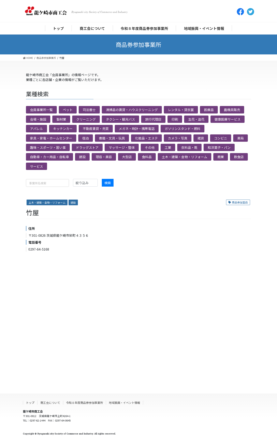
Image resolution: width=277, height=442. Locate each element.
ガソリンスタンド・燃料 (182, 128)
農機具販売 (232, 109)
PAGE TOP (267, 432)
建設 (82, 156)
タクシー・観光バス (120, 119)
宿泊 (85, 138)
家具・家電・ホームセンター (51, 138)
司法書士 (89, 109)
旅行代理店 (153, 119)
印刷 (175, 119)
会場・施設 (38, 119)
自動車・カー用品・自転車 (49, 156)
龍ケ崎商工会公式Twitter (250, 11)
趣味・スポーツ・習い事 (48, 147)
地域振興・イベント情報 (124, 403)
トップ (30, 403)
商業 (220, 156)
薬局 (240, 138)
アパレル (36, 128)
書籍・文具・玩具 (112, 138)
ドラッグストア (87, 147)
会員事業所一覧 (41, 109)
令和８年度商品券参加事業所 (84, 403)
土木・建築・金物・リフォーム (184, 156)
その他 (150, 147)
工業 (168, 147)
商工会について (50, 403)
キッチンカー (63, 128)
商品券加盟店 (240, 202)
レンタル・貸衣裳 (181, 109)
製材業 (61, 119)
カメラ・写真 (177, 138)
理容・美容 (104, 156)
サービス (36, 166)
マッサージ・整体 (122, 147)
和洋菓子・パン (219, 147)
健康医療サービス (227, 119)
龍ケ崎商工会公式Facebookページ (240, 11)
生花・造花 (196, 119)
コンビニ (220, 138)
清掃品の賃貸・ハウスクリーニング (132, 109)
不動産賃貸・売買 (96, 128)
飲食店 (239, 156)
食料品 (147, 156)
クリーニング (86, 119)
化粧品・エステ (146, 138)
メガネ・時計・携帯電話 (137, 128)
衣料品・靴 (189, 147)
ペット (68, 109)
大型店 (127, 156)
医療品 (209, 109)
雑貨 (201, 138)
